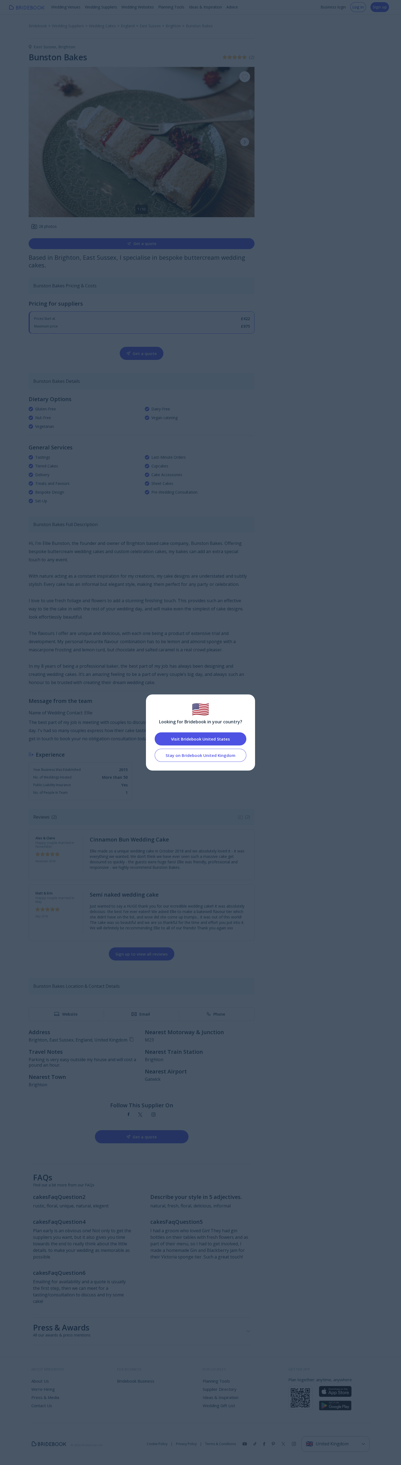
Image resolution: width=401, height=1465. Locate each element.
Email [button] (144, 1014)
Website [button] (69, 1014)
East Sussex (46, 46)
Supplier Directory (220, 1389)
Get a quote (144, 243)
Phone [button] (219, 1014)
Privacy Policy (186, 1444)
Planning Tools (171, 7)
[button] (244, 142)
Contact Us (41, 1405)
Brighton (66, 46)
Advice (232, 7)
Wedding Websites (137, 7)
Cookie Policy (157, 1444)
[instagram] (153, 1114)
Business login (333, 7)
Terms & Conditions (220, 1444)
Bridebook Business (135, 1381)
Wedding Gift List (219, 1405)
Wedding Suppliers (101, 7)
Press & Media (45, 1397)
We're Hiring (43, 1389)
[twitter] (140, 1114)
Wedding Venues (65, 7)
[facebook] (129, 1114)
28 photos (48, 226)
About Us (40, 1381)
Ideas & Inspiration (205, 7)
